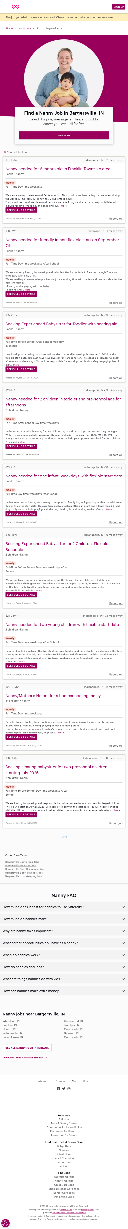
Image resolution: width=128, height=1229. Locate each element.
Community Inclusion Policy (64, 1127)
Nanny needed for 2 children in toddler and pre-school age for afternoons (63, 401)
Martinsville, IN (73, 1036)
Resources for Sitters (64, 1135)
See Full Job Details (21, 210)
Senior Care (64, 1162)
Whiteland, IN (11, 1020)
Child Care (64, 1154)
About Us (44, 1081)
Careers (61, 1081)
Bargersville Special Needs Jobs (24, 872)
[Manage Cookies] (5, 1223)
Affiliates (64, 1119)
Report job (115, 218)
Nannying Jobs (64, 1180)
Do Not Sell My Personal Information (69, 1212)
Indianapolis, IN (12, 1032)
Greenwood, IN (73, 1020)
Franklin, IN (10, 1024)
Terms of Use (66, 1209)
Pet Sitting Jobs (64, 1196)
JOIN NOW (64, 135)
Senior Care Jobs (64, 1192)
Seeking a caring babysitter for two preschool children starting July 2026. (56, 769)
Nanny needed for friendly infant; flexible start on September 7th (62, 242)
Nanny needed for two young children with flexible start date (62, 624)
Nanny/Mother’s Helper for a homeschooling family (53, 695)
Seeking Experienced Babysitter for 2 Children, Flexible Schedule (57, 546)
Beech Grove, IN (13, 1036)
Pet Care (64, 1166)
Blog (74, 1081)
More (64, 205)
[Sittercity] (15, 6)
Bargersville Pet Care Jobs (20, 865)
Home (9, 28)
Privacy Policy (87, 1209)
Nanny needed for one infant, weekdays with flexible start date (64, 475)
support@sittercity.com (87, 1219)
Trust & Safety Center (64, 1123)
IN (38, 28)
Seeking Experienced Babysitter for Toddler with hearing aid (62, 323)
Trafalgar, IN (71, 1024)
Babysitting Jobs (64, 1176)
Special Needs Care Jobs (64, 1188)
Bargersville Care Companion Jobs (25, 869)
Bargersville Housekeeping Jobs (23, 876)
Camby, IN (9, 1028)
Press (86, 1081)
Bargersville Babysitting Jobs (22, 861)
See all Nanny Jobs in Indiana (27, 1047)
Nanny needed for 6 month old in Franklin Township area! (59, 168)
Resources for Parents (64, 1131)
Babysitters (64, 1146)
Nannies (64, 1150)
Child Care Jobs (64, 1184)
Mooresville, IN (73, 1028)
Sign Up (119, 6)
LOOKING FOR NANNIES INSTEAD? (25, 1057)
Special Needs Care (64, 1158)
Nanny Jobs (25, 28)
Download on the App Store (64, 1102)
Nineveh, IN (71, 1032)
